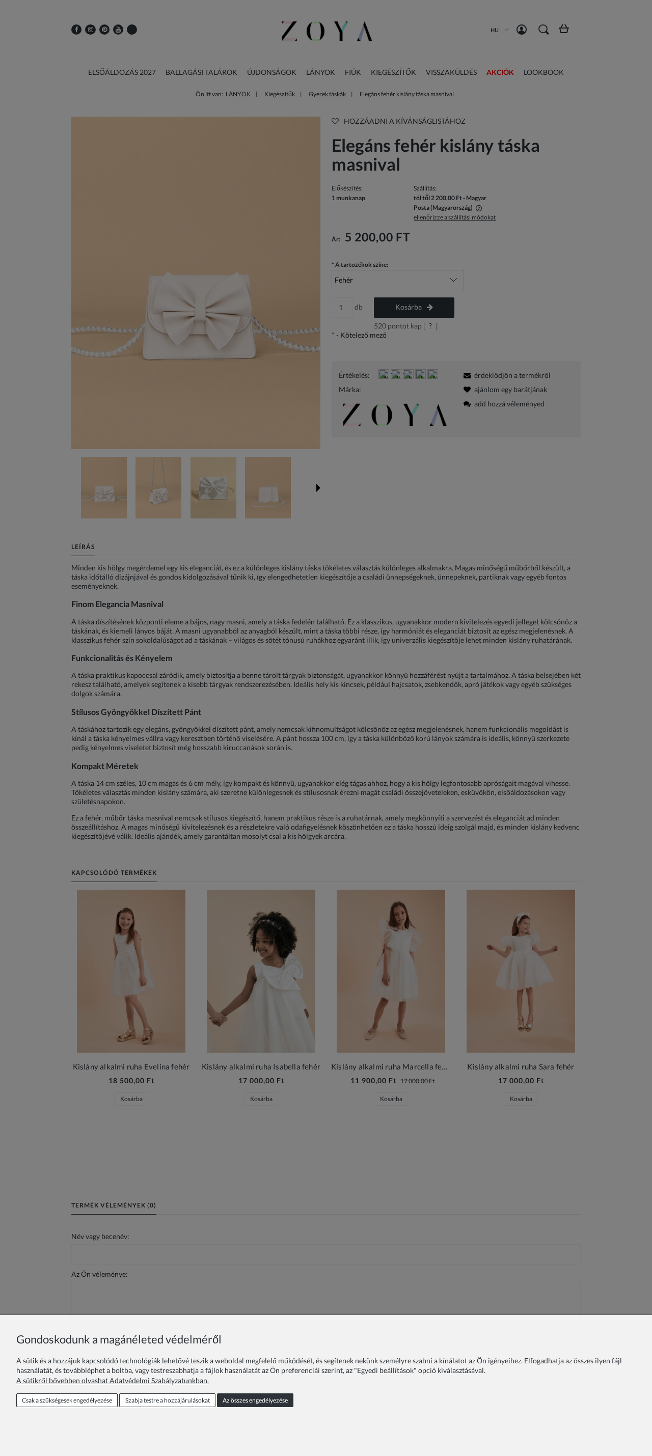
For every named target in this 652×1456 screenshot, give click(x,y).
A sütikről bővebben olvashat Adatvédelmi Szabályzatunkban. (112, 1380)
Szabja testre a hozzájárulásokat (167, 1400)
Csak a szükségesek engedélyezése (67, 1400)
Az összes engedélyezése (255, 1400)
